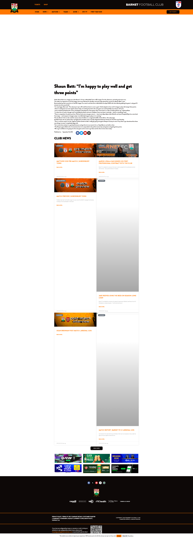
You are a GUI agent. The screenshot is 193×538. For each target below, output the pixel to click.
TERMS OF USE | (66, 517)
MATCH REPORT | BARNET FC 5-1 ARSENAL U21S (116, 430)
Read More (130, 536)
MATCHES (55, 12)
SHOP (46, 5)
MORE (75, 12)
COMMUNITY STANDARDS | (60, 518)
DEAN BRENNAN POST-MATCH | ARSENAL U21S (74, 331)
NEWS (45, 12)
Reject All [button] (125, 536)
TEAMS (65, 12)
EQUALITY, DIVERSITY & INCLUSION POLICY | (80, 518)
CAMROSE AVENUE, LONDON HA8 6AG (129, 519)
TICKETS (37, 5)
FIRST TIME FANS (96, 12)
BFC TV (84, 12)
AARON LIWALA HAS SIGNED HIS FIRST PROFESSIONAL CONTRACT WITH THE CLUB (115, 162)
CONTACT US (56, 520)
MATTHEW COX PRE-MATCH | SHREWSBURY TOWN (73, 162)
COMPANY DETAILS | (77, 517)
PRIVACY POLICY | (57, 517)
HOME (37, 12)
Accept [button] (118, 536)
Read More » (60, 167)
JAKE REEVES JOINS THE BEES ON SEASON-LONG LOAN (117, 297)
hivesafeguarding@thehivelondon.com (62, 532)
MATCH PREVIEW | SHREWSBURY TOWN (71, 196)
